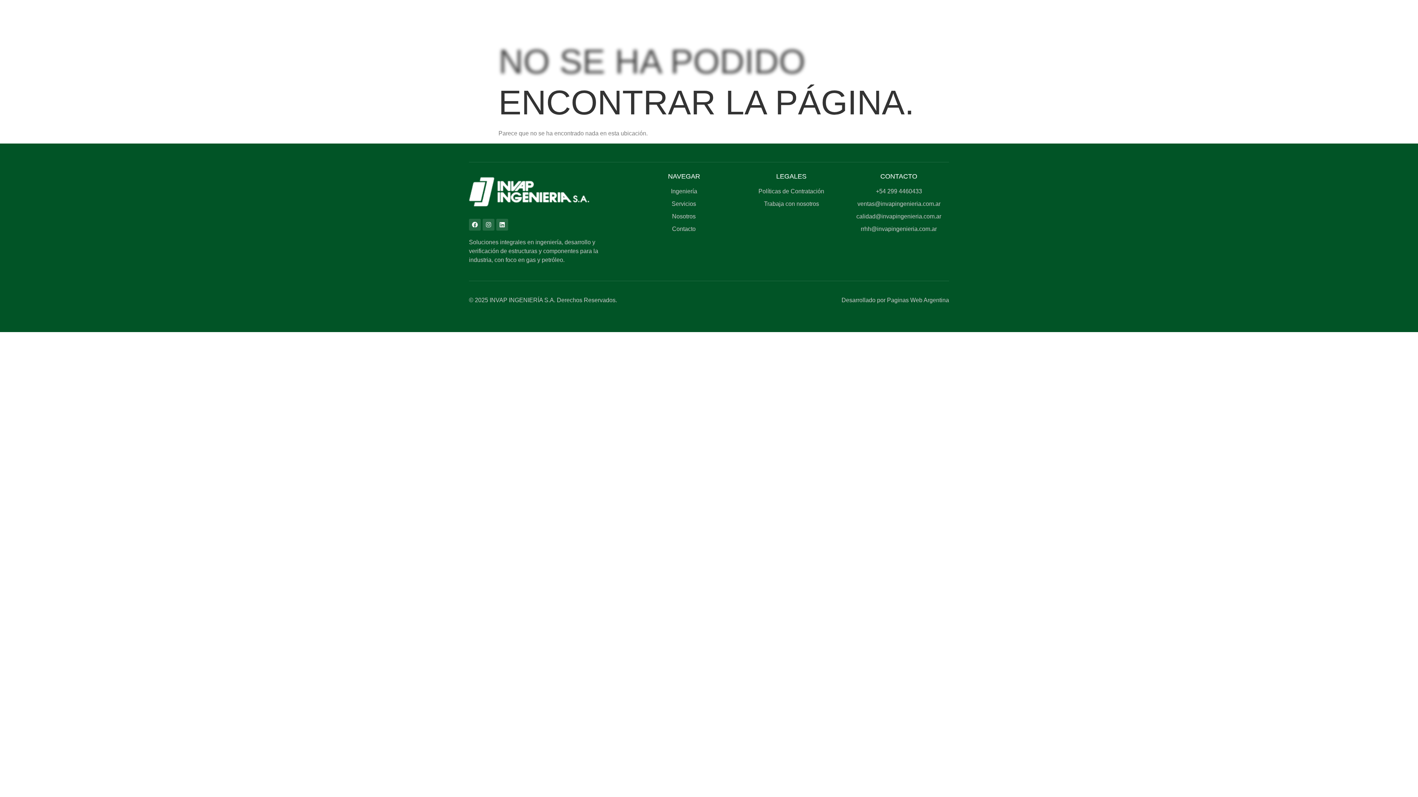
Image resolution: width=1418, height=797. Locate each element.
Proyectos (628, 41)
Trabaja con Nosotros (947, 41)
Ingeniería (332, 41)
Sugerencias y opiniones (1140, 41)
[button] (480, 41)
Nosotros (775, 41)
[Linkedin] (502, 225)
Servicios (478, 41)
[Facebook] (475, 225)
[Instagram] (488, 225)
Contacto (1310, 41)
